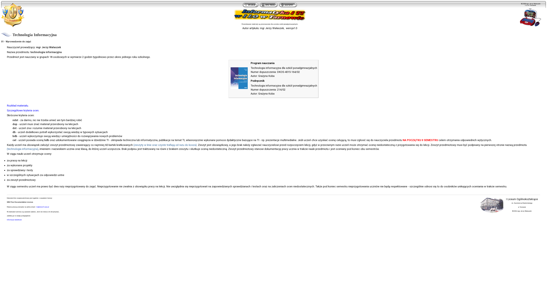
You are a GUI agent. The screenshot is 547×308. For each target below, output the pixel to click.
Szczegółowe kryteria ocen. (23, 110)
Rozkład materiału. (18, 105)
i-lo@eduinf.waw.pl (42, 207)
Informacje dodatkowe (14, 220)
